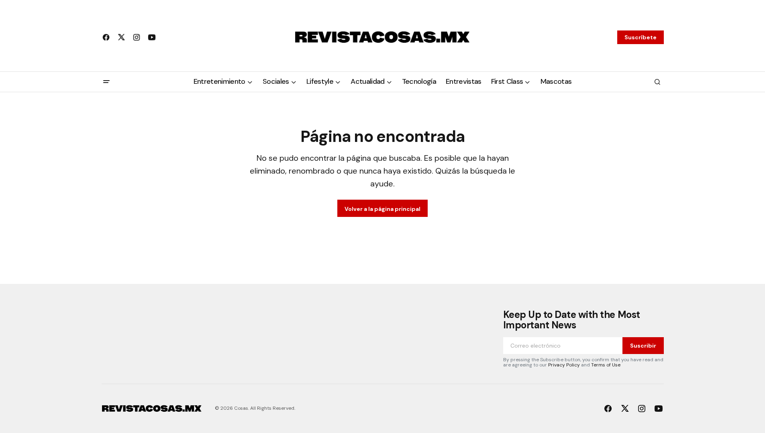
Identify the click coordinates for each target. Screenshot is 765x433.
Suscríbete (640, 37)
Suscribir (643, 345)
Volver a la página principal (382, 208)
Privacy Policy (564, 365)
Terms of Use (605, 365)
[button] (106, 82)
